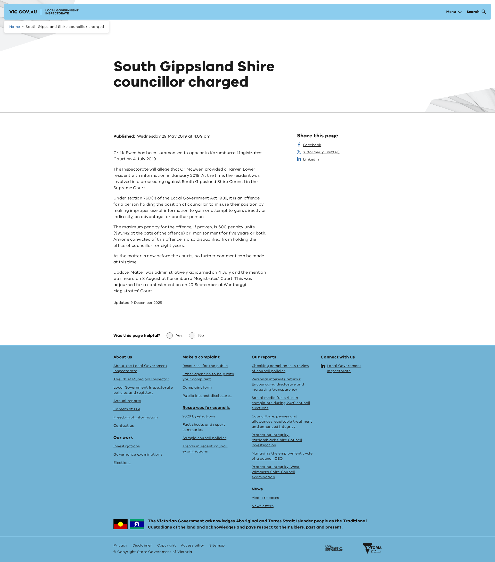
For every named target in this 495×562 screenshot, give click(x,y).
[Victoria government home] (372, 548)
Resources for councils (206, 408)
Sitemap (217, 545)
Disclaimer (142, 545)
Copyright (166, 545)
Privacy (120, 545)
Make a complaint (201, 357)
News (257, 489)
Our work (123, 437)
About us (122, 357)
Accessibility (192, 545)
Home (14, 26)
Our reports (264, 357)
